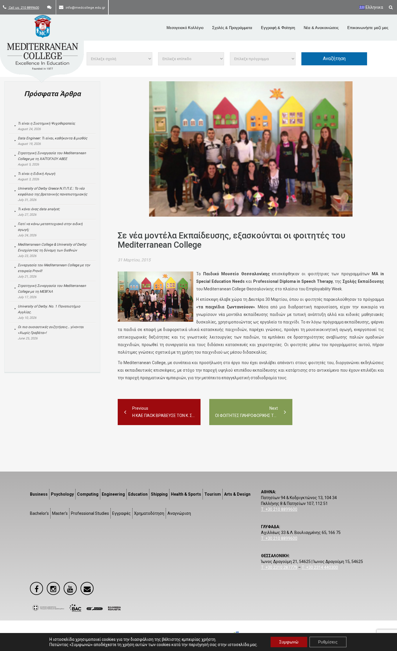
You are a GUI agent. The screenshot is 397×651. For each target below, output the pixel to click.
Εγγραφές (121, 513)
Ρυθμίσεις (328, 642)
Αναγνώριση (179, 513)
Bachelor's (39, 513)
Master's (60, 513)
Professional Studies (90, 513)
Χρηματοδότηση (149, 513)
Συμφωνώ (288, 642)
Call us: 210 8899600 (23, 8)
